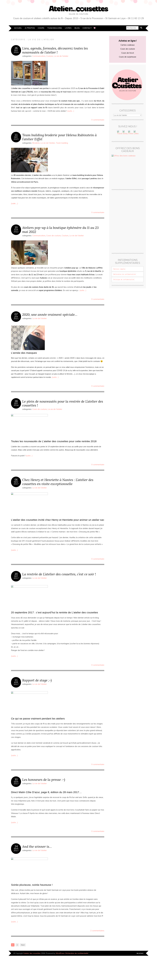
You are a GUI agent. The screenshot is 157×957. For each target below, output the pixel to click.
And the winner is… (37, 846)
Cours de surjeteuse (127, 57)
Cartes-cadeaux (128, 45)
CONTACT (87, 28)
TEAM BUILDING (54, 28)
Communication (38, 56)
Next (23, 945)
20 (16, 227)
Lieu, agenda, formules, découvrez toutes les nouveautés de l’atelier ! (55, 50)
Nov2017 (16, 483)
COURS (41, 28)
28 (16, 401)
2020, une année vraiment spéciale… (49, 314)
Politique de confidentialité (123, 279)
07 (16, 314)
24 (16, 846)
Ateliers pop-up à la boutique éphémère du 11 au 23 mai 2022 (60, 229)
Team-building (62, 143)
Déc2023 (16, 138)
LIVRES (68, 28)
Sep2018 (16, 404)
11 (16, 135)
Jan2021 (16, 317)
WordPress (60, 953)
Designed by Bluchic (140, 953)
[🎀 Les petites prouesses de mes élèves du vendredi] (119, 226)
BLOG (77, 28)
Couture (49, 56)
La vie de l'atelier (61, 56)
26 (16, 48)
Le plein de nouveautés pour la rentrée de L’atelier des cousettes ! (62, 403)
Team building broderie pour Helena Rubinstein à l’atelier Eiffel (59, 137)
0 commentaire (97, 120)
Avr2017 (16, 683)
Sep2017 (16, 577)
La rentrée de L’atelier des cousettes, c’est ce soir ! (59, 574)
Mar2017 (16, 782)
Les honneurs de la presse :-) (43, 779)
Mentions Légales (119, 269)
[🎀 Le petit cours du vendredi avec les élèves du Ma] (136, 206)
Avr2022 (16, 230)
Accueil (18, 28)
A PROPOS (30, 28)
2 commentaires (97, 930)
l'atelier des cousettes (32, 953)
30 (16, 779)
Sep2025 (16, 51)
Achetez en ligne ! (128, 40)
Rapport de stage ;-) (37, 680)
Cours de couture (53, 235)
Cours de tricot (127, 53)
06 (16, 479)
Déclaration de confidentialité (124, 274)
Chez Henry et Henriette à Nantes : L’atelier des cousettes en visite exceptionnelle (57, 482)
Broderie (36, 143)
